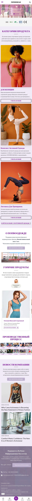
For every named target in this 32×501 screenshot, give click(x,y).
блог (3, 490)
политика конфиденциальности (14, 492)
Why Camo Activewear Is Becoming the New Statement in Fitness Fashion (15, 408)
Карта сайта (11, 490)
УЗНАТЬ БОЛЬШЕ (16, 101)
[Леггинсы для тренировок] (16, 183)
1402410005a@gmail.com (21, 475)
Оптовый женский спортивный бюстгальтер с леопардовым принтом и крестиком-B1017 (16, 321)
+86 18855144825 (13, 472)
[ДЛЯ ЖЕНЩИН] (16, 66)
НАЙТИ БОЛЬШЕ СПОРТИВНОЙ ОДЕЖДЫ (15, 223)
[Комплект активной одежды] (16, 124)
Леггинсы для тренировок (11, 206)
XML (18, 490)
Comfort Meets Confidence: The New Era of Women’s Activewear (15, 439)
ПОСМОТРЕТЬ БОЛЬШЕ (16, 248)
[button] (14, 13)
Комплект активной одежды (13, 148)
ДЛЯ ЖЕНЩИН (7, 90)
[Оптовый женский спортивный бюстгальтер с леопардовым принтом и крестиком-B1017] (16, 304)
